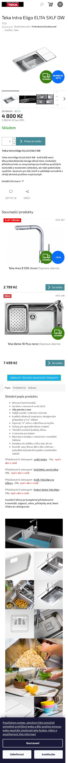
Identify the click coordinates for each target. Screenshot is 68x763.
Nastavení (32, 743)
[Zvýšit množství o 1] (14, 139)
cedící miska (40, 459)
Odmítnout (17, 754)
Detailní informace (11, 181)
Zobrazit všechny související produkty (34, 377)
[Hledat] (41, 4)
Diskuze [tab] (32, 388)
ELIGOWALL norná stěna (46, 469)
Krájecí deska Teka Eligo (46, 490)
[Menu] (60, 4)
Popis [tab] (8, 388)
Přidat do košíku (33, 141)
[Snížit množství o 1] (14, 143)
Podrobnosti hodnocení (44, 27)
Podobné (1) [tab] (19, 388)
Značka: (11, 30)
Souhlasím (48, 754)
